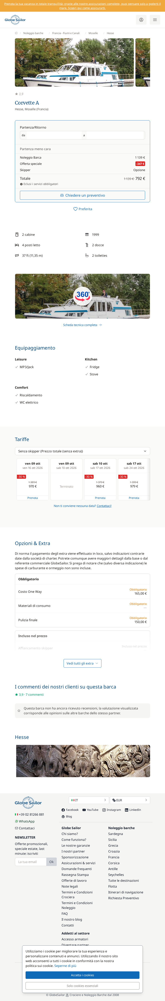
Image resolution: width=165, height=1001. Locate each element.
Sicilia (112, 839)
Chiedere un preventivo (85, 195)
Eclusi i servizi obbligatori (40, 184)
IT (76, 800)
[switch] (82, 209)
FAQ (65, 913)
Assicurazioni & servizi (78, 863)
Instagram (114, 810)
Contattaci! (104, 506)
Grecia (113, 845)
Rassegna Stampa (75, 874)
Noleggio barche (33, 33)
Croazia (114, 851)
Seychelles (116, 874)
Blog (69, 816)
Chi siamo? (70, 834)
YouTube (92, 810)
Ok (51, 862)
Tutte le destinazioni (123, 880)
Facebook (72, 810)
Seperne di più (65, 966)
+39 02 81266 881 (31, 814)
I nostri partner (73, 851)
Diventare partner (75, 945)
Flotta (112, 886)
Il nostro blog (72, 919)
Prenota (32, 498)
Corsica (114, 863)
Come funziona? (74, 839)
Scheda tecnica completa (80, 325)
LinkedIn (135, 810)
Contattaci (27, 828)
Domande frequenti (77, 869)
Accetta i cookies (82, 975)
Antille (113, 869)
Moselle (93, 33)
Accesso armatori (75, 939)
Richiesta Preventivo (123, 898)
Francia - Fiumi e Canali (65, 33)
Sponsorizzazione (75, 857)
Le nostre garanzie (76, 845)
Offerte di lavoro (74, 880)
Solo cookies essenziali (82, 986)
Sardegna (115, 834)
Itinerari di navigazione (125, 892)
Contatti (68, 925)
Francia (113, 857)
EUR (119, 800)
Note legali (70, 886)
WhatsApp (27, 821)
